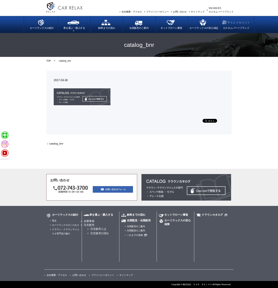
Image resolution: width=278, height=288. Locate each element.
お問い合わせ (180, 11)
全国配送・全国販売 (139, 220)
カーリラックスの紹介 (42, 28)
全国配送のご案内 (136, 230)
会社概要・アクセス (132, 11)
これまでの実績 (135, 235)
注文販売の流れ (99, 233)
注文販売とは (98, 228)
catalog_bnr (56, 143)
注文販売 (89, 224)
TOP (48, 61)
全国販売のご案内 (139, 28)
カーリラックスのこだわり (65, 225)
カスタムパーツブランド (236, 28)
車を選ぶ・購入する (74, 28)
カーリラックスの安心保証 (203, 28)
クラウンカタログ (212, 214)
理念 (54, 220)
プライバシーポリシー (157, 11)
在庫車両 (89, 221)
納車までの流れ (106, 28)
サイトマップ (197, 11)
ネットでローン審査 (171, 28)
